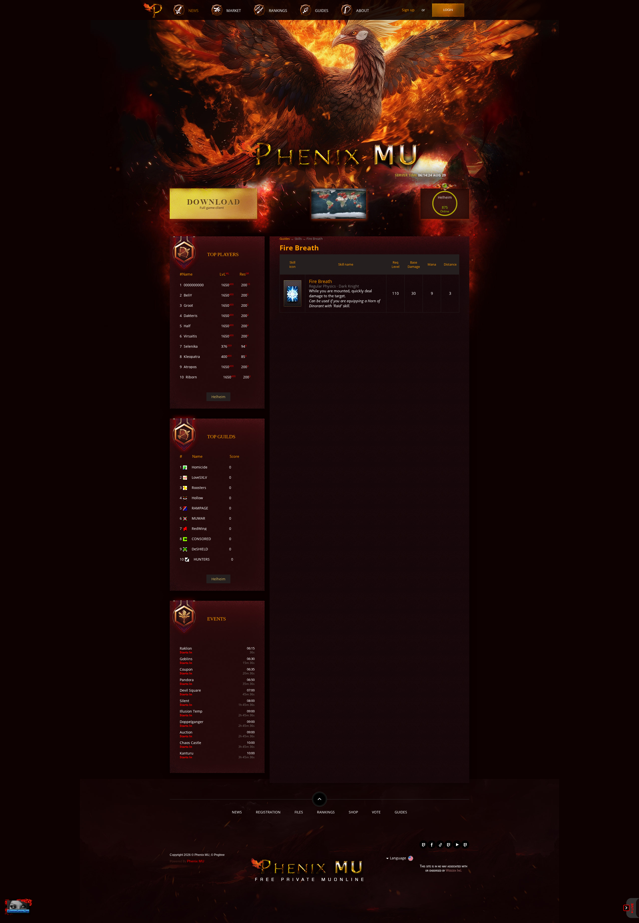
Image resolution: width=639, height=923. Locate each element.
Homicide (199, 467)
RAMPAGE (200, 508)
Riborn (191, 377)
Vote (376, 812)
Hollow (197, 497)
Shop (353, 812)
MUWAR (198, 518)
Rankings (278, 10)
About (362, 10)
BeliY (188, 295)
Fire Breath (320, 281)
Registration (268, 812)
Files (299, 812)
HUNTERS (202, 559)
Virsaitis (190, 336)
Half (187, 325)
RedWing (199, 528)
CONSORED (201, 538)
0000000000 (194, 285)
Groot (188, 305)
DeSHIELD (200, 549)
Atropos (190, 366)
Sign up (408, 10)
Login (448, 10)
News (193, 10)
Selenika (191, 346)
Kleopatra (192, 356)
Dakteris (190, 315)
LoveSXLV (199, 477)
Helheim (218, 396)
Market (233, 10)
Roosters (199, 487)
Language (398, 858)
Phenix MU (195, 861)
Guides (321, 10)
